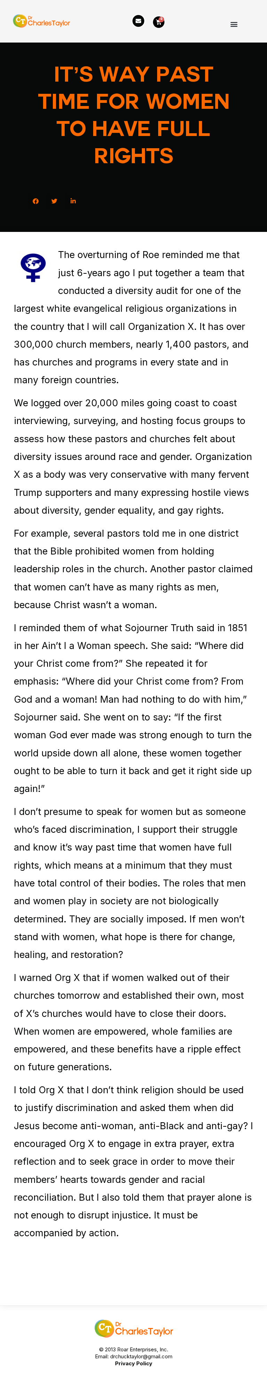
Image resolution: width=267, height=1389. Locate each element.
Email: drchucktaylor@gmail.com (133, 1356)
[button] (234, 24)
